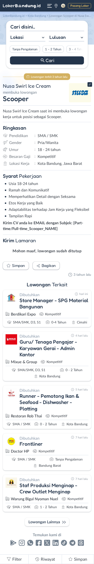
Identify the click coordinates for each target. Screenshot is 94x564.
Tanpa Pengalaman (24, 49)
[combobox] (27, 37)
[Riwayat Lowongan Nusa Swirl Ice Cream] (80, 101)
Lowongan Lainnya (44, 522)
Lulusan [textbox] (57, 37)
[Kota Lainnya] (56, 6)
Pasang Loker (79, 5)
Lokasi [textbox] (16, 37)
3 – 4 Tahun (77, 49)
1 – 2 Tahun (53, 49)
